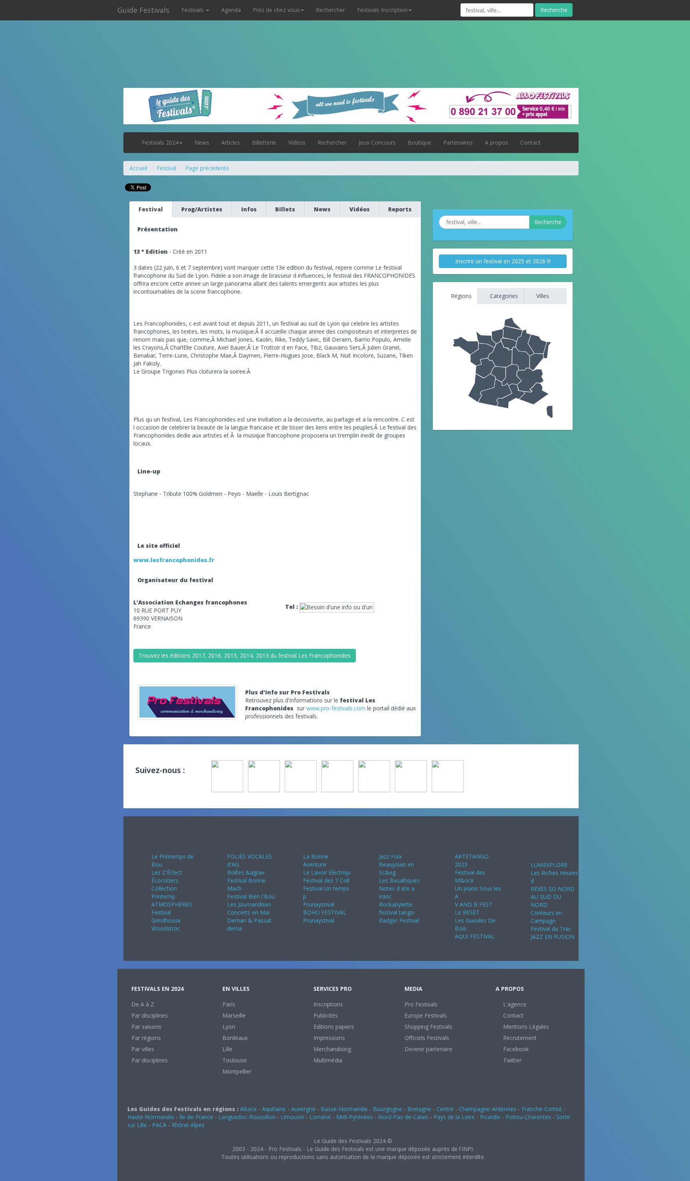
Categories (503, 296)
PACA (159, 1125)
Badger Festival (399, 920)
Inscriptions (328, 1004)
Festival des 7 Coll (326, 880)
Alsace (248, 1109)
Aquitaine (274, 1109)
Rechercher (330, 10)
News (201, 142)
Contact (530, 142)
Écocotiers (164, 880)
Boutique (419, 142)
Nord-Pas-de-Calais (403, 1117)
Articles (230, 142)
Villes (542, 296)
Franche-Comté (541, 1109)
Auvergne (303, 1109)
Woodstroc (165, 928)
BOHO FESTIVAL (324, 912)
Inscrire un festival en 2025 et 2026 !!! (503, 261)
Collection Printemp (164, 892)
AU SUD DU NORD (546, 901)
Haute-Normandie (150, 1117)
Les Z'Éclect (166, 872)
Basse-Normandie (344, 1109)
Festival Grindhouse (166, 916)
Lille (227, 1049)
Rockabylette (395, 904)
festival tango (396, 912)
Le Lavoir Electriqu (327, 872)
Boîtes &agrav (245, 872)
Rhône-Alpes (188, 1125)
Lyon (228, 1026)
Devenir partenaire (428, 1049)
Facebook (515, 1049)
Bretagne (419, 1109)
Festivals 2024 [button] (160, 142)
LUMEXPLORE (549, 865)
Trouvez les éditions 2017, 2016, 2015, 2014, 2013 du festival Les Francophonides (245, 655)
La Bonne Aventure (315, 860)
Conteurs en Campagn (546, 917)
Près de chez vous (276, 10)
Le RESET (467, 912)
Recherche (553, 10)
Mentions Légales (525, 1026)
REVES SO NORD (553, 889)
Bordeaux (235, 1038)
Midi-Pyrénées (354, 1117)
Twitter (511, 1060)
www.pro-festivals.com (335, 708)
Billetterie (264, 142)
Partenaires (458, 142)
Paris (228, 1004)
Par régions (146, 1038)
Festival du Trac (551, 928)
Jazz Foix (390, 856)
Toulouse (234, 1060)
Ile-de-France (196, 1117)
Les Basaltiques (399, 880)
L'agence (514, 1004)
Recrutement (519, 1038)
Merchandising (332, 1049)
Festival (166, 168)
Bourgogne (387, 1109)
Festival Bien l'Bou (251, 896)
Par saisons (146, 1026)
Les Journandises (249, 904)
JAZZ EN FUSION (553, 936)
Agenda (231, 10)
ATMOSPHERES (171, 904)
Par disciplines (149, 1015)
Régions (460, 296)
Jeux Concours (377, 142)
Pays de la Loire (454, 1117)
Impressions (329, 1038)
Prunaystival (318, 904)
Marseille (234, 1015)
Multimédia (327, 1060)
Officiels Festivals (426, 1038)
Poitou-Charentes (528, 1117)
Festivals (193, 10)
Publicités (325, 1015)
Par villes (142, 1049)
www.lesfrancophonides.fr (173, 560)
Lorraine (320, 1117)
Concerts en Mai (248, 912)
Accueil (138, 168)
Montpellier (237, 1071)
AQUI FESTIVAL (475, 936)
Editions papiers (333, 1026)
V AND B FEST (473, 904)
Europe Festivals (425, 1015)
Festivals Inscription (382, 10)
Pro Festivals (421, 1004)
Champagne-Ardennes (487, 1109)
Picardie (490, 1117)
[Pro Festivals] (345, 40)
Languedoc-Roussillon (247, 1117)
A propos (496, 142)
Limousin (292, 1117)
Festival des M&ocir (470, 876)
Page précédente (207, 168)
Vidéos (296, 142)
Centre (445, 1109)
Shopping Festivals (428, 1026)
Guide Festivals (143, 10)
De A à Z (142, 1004)
